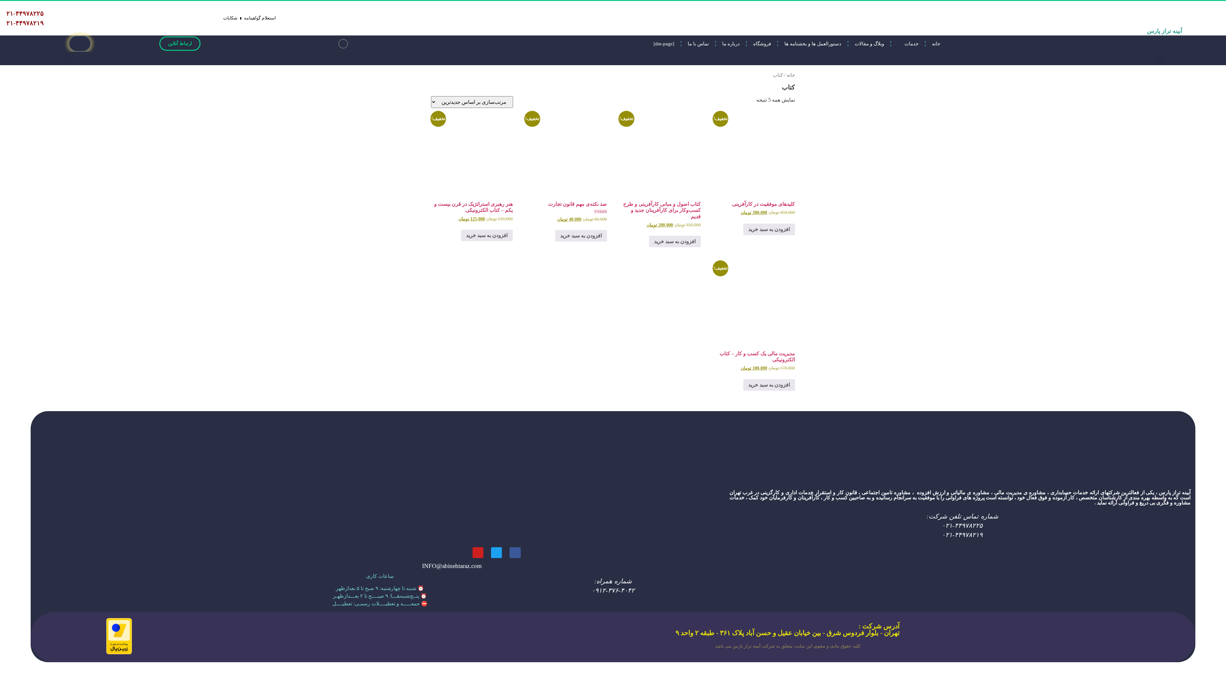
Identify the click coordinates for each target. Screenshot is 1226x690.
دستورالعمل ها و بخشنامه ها (812, 43)
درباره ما (731, 43)
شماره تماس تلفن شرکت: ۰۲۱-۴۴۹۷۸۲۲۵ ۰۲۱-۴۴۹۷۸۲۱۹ (962, 525)
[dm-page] (664, 43)
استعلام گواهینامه (260, 18)
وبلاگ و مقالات (869, 43)
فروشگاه (762, 43)
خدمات (911, 43)
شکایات (230, 18)
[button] (343, 44)
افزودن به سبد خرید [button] (769, 229)
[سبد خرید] (80, 43)
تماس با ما (698, 43)
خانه (936, 43)
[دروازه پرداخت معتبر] (119, 652)
